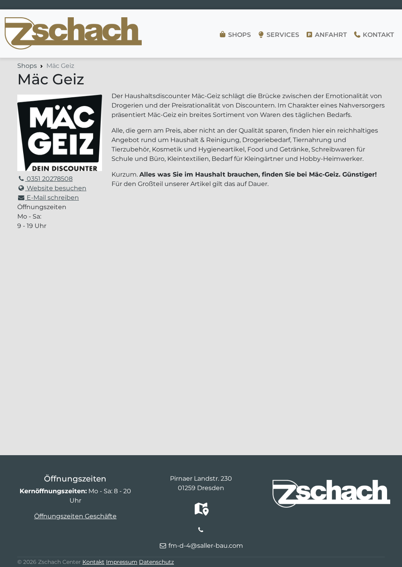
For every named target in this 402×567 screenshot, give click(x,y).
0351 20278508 (49, 178)
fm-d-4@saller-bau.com (205, 545)
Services (282, 34)
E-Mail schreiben (52, 197)
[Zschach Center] (73, 22)
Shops (239, 34)
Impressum (121, 561)
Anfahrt (330, 34)
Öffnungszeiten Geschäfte (75, 516)
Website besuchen (55, 188)
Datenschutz (156, 561)
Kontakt (377, 34)
